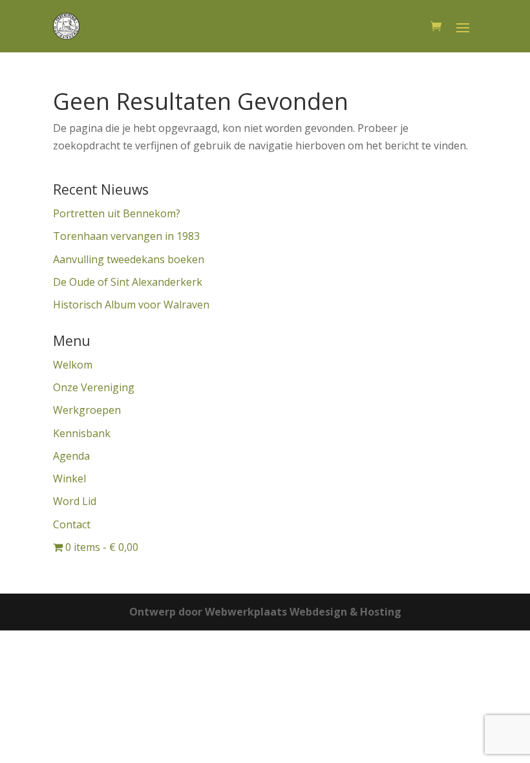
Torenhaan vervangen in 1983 (126, 236)
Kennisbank (82, 433)
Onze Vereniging (93, 387)
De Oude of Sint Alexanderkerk (127, 282)
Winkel (69, 478)
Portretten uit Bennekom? (116, 213)
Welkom (72, 365)
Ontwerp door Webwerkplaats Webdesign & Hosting (265, 612)
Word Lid (74, 501)
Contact (71, 524)
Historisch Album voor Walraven (131, 304)
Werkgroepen (87, 410)
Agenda (71, 456)
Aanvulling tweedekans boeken (128, 259)
